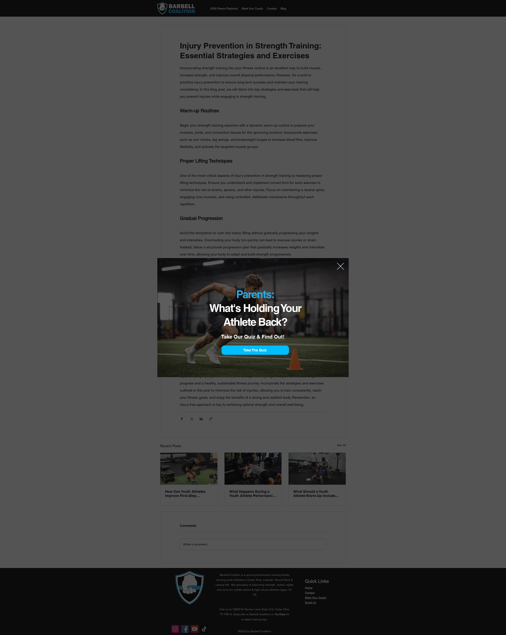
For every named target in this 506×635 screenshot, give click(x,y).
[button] (340, 266)
